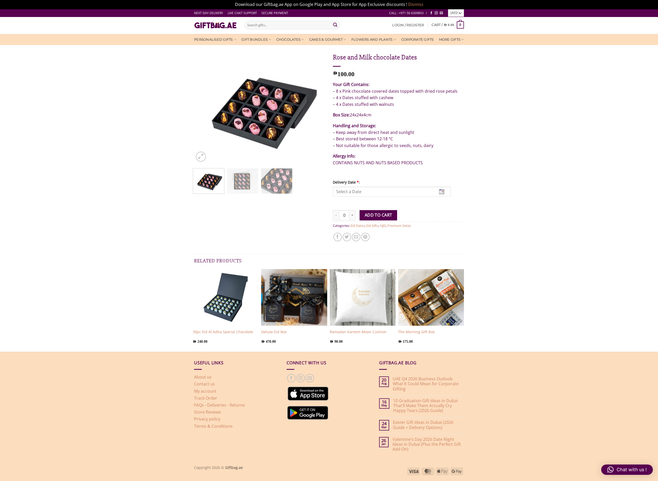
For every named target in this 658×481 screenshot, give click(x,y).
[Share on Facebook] (337, 237)
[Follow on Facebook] (431, 13)
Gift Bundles (254, 39)
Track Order (205, 398)
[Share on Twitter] (347, 237)
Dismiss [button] (415, 4)
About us (203, 377)
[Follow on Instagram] (436, 13)
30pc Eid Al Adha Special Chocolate (223, 332)
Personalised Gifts (213, 39)
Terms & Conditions (213, 426)
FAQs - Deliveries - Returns (219, 405)
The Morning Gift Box (416, 332)
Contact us (204, 384)
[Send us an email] (441, 13)
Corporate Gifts (417, 39)
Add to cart (378, 215)
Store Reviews (207, 412)
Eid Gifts (372, 225)
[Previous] (194, 106)
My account (205, 391)
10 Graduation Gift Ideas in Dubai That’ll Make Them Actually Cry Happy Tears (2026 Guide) (425, 405)
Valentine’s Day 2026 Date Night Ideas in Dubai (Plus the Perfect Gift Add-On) (426, 444)
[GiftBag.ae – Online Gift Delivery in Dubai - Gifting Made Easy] (215, 25)
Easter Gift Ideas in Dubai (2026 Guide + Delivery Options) (423, 425)
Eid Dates (358, 225)
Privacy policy (207, 419)
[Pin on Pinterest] (365, 237)
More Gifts (450, 39)
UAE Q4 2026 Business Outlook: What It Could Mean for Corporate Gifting (426, 383)
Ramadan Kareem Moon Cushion (358, 332)
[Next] (325, 106)
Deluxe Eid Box (274, 332)
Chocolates (288, 39)
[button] (408, 25)
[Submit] (335, 25)
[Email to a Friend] (356, 237)
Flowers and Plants (372, 39)
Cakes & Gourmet (326, 39)
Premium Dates (399, 225)
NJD (383, 225)
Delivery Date (346, 182)
